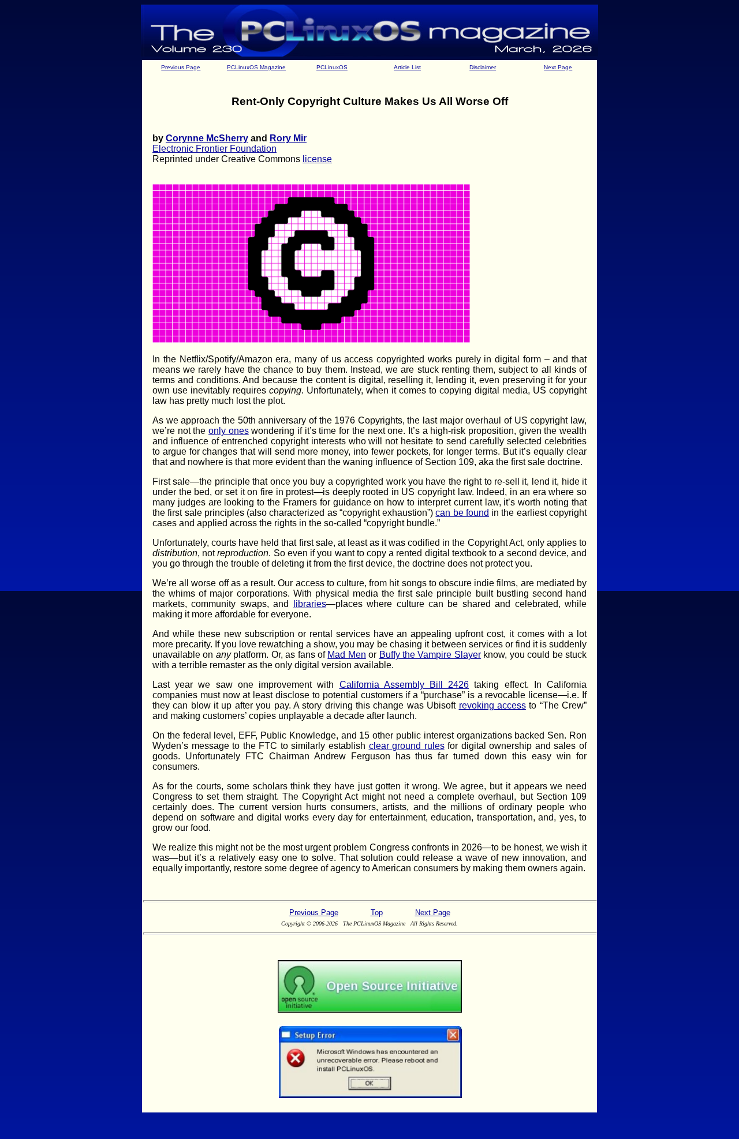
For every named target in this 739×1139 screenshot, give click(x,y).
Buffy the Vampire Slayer (430, 655)
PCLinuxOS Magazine (256, 67)
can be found (462, 513)
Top (377, 912)
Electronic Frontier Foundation (214, 148)
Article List (407, 67)
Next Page (558, 67)
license (317, 159)
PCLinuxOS (332, 67)
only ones (228, 431)
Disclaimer (482, 67)
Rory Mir (288, 138)
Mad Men (346, 655)
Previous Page (180, 67)
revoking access (492, 705)
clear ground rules (407, 746)
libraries (309, 604)
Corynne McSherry (207, 138)
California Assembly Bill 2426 (404, 685)
